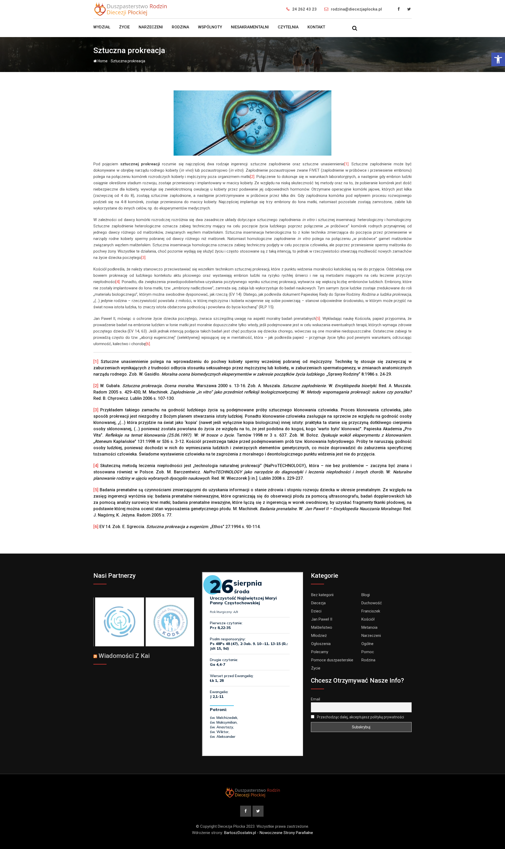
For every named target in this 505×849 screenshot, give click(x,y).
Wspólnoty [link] (210, 27)
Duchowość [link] (371, 603)
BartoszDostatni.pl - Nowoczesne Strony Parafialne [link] (268, 832)
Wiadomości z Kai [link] (124, 655)
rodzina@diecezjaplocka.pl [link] (356, 9)
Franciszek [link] (370, 611)
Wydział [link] (101, 27)
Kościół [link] (368, 619)
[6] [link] (148, 343)
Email (315, 699)
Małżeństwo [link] (321, 627)
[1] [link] (346, 164)
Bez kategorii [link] (322, 594)
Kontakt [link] (316, 27)
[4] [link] (117, 281)
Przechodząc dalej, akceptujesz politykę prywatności (360, 717)
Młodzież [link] (319, 635)
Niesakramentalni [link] (250, 27)
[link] (498, 59)
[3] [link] (143, 257)
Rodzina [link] (180, 27)
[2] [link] (252, 176)
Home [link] (102, 61)
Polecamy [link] (319, 651)
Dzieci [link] (316, 611)
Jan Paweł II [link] (321, 619)
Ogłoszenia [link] (321, 643)
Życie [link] (124, 27)
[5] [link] (318, 318)
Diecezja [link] (318, 603)
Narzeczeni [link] (151, 27)
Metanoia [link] (369, 627)
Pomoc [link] (367, 651)
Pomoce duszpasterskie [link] (332, 660)
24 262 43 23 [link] (304, 9)
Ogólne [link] (367, 643)
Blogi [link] (365, 594)
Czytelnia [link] (288, 27)
